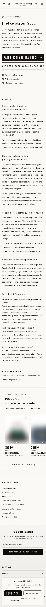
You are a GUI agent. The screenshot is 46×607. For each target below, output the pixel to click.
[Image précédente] (9, 429)
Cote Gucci (20, 376)
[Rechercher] (9, 4)
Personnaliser (15, 600)
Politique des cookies (28, 599)
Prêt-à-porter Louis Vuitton (13, 505)
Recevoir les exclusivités (23, 552)
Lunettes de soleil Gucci (11, 501)
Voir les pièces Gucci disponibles (23, 66)
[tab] (16, 442)
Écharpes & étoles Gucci (11, 509)
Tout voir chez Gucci (22, 465)
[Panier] (41, 4)
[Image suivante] (25, 429)
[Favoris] (36, 4)
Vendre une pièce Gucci (11, 380)
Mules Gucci (6, 496)
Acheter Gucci (7, 376)
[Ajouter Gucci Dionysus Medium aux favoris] (26, 418)
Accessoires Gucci (9, 492)
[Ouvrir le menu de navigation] (4, 4)
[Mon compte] (31, 4)
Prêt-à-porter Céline (10, 517)
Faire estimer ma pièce (21, 57)
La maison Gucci (33, 376)
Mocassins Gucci (8, 513)
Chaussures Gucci (9, 488)
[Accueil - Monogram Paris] (23, 4)
